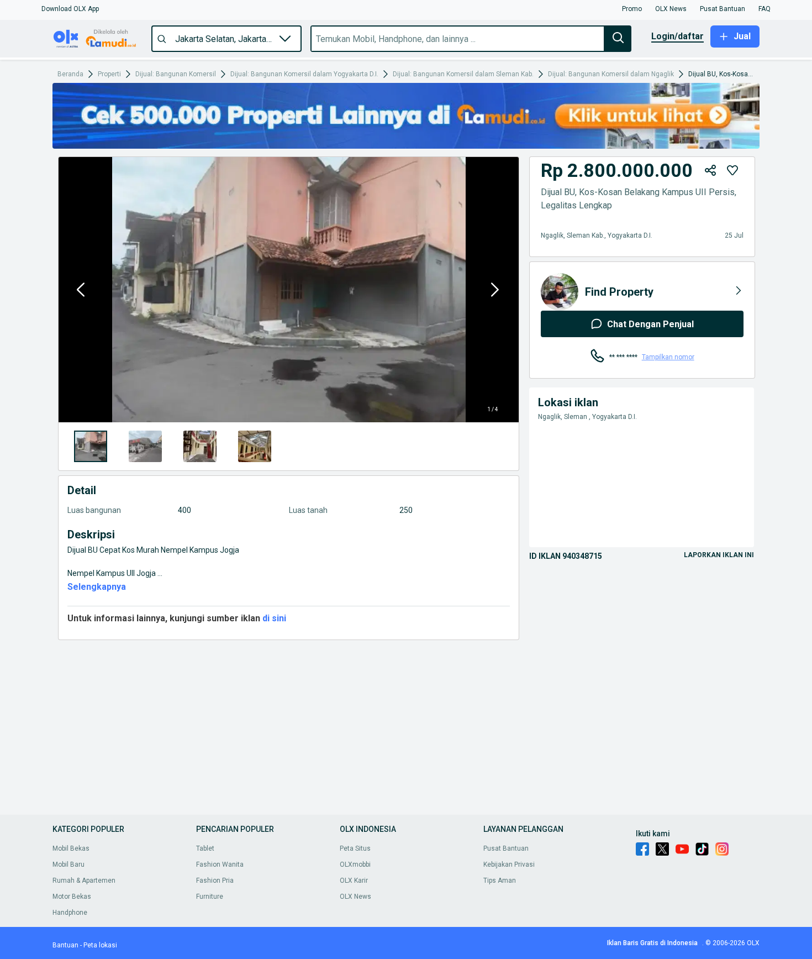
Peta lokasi (100, 945)
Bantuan (65, 945)
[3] (254, 446)
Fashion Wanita (220, 864)
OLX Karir (354, 880)
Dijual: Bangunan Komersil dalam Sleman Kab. (463, 74)
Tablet (205, 848)
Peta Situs (355, 848)
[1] (145, 446)
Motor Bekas (71, 896)
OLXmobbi (355, 864)
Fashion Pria (215, 880)
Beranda (70, 74)
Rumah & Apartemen (83, 880)
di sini (273, 618)
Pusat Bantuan (506, 848)
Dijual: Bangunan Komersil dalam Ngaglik (611, 74)
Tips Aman (499, 880)
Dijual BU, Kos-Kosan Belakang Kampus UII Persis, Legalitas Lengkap (721, 74)
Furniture (209, 896)
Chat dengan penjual (650, 324)
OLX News (355, 896)
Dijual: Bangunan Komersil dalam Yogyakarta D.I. (304, 74)
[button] (70, 8)
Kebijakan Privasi (509, 864)
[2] (200, 446)
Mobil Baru (68, 864)
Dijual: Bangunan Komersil (175, 74)
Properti (109, 74)
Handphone (69, 912)
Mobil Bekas (70, 848)
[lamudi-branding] (406, 145)
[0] (90, 446)
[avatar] (559, 292)
